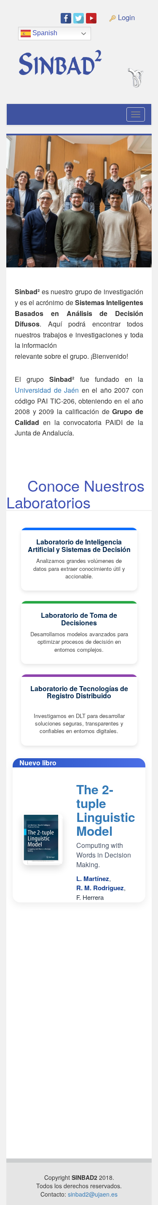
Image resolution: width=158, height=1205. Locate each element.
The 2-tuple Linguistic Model (105, 810)
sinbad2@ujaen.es (93, 1194)
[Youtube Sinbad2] (92, 17)
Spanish (44, 32)
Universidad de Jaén (47, 390)
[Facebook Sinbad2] (67, 17)
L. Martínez (92, 878)
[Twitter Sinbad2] (79, 17)
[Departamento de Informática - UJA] (144, 48)
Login (125, 17)
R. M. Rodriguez (100, 887)
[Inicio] (69, 59)
